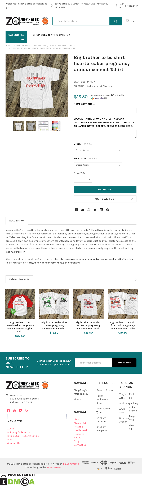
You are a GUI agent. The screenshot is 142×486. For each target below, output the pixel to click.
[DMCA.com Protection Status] (17, 479)
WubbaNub (125, 403)
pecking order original (133, 407)
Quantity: (80, 173)
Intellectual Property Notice (23, 435)
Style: (83, 143)
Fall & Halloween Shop (102, 399)
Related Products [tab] (19, 279)
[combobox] (87, 21)
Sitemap (78, 399)
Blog (9, 439)
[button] (113, 96)
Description (17, 220)
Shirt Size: (86, 158)
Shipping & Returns (18, 432)
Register (133, 5)
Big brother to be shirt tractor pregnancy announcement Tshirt (54, 325)
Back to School (104, 390)
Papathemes (53, 467)
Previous (127, 279)
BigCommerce (71, 463)
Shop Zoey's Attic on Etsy (51, 35)
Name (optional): (84, 104)
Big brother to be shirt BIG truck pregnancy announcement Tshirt (88, 325)
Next (134, 279)
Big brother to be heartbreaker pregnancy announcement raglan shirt (20, 327)
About (10, 428)
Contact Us (13, 443)
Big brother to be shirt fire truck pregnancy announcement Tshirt (123, 325)
